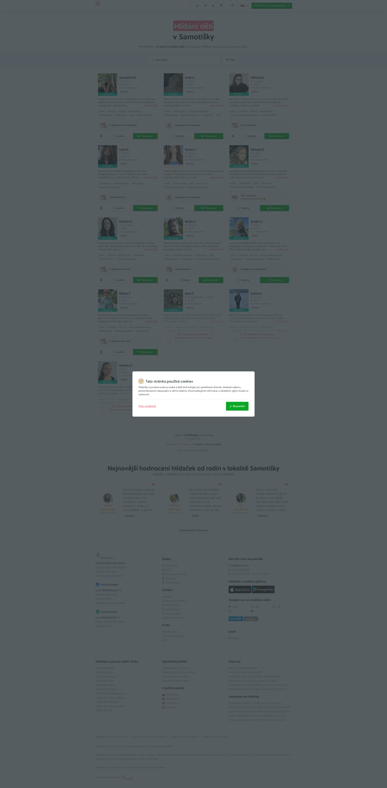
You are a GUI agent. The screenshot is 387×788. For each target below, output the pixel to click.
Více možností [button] (147, 406)
